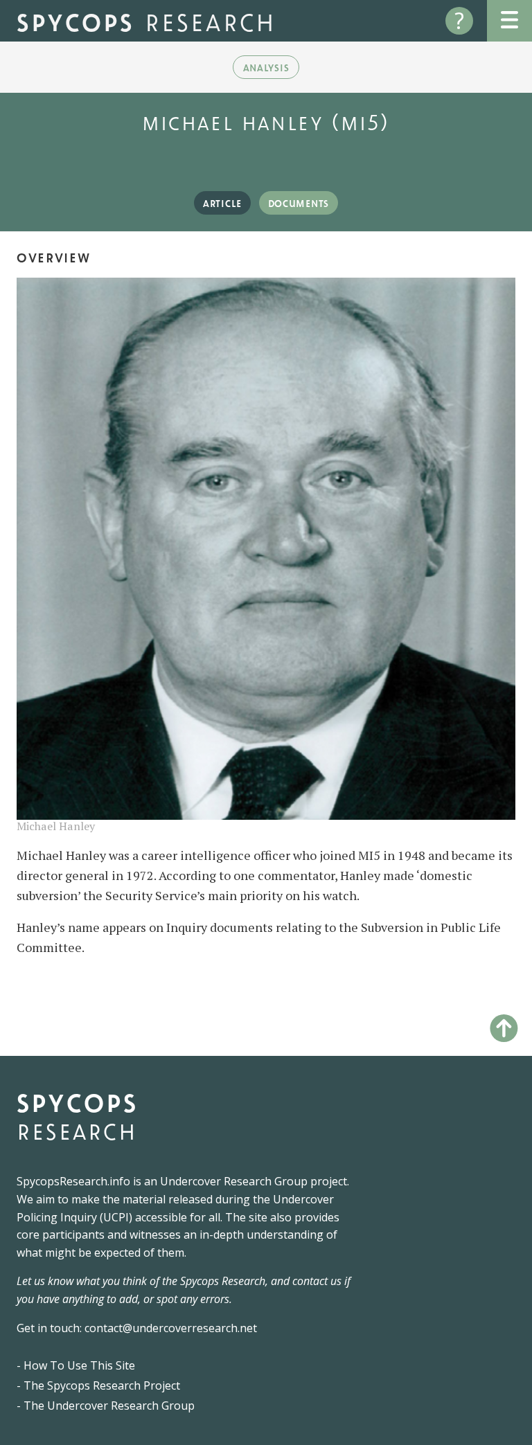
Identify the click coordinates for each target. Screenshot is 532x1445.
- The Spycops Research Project (98, 1385)
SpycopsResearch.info (73, 1181)
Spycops (146, 20)
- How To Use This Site (76, 1365)
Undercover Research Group (234, 1181)
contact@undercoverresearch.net (171, 1328)
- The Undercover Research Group (106, 1405)
